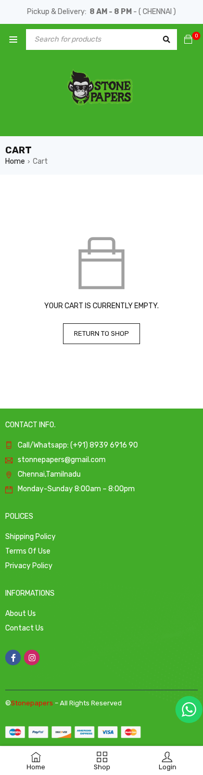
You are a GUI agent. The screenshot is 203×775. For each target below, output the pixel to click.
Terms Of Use (27, 551)
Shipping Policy (30, 536)
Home (15, 161)
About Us (20, 613)
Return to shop (101, 333)
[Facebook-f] (13, 657)
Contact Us (24, 628)
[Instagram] (32, 657)
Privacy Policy (29, 565)
